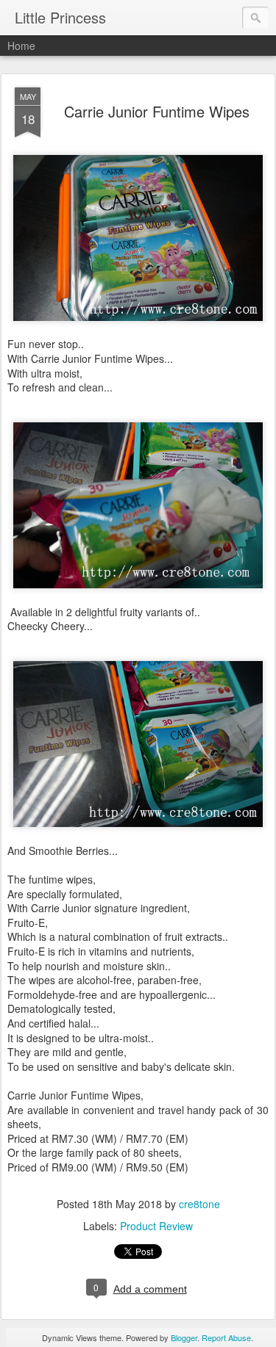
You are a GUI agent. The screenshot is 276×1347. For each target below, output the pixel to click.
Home (21, 45)
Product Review (156, 1225)
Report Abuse (226, 1337)
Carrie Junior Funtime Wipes (157, 111)
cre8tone (199, 1203)
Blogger (184, 1337)
